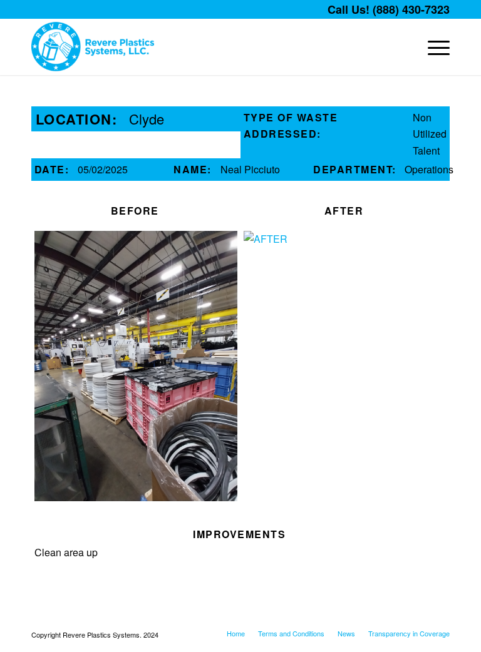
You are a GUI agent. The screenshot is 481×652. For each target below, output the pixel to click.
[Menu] (432, 47)
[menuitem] (432, 47)
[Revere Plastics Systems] (92, 47)
